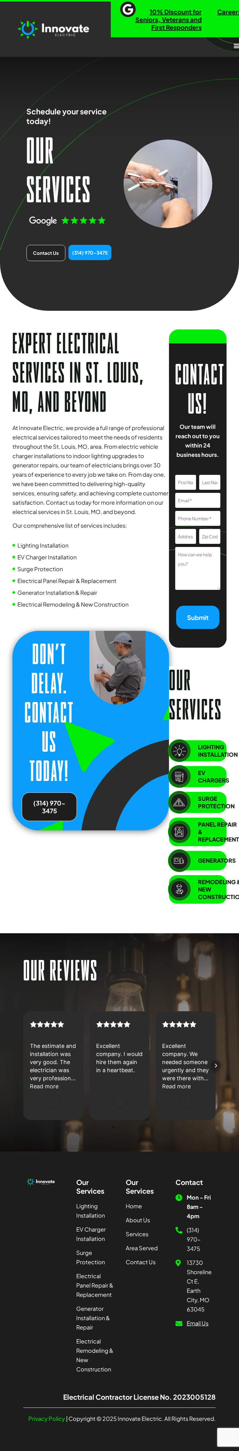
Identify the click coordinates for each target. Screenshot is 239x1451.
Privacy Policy (46, 1418)
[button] (23, 1066)
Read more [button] (44, 1086)
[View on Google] (53, 1101)
